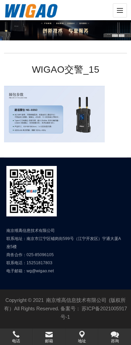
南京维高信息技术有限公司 (76, 300)
